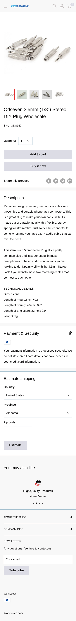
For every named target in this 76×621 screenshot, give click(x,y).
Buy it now (38, 166)
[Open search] (55, 6)
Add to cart (38, 154)
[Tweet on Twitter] (62, 181)
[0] (69, 6)
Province (10, 404)
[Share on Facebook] (48, 181)
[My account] (62, 6)
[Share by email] (69, 181)
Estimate (15, 445)
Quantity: (10, 140)
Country (9, 387)
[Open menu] (5, 6)
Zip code (9, 422)
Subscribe (16, 570)
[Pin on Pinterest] (55, 181)
